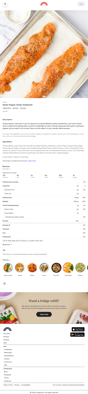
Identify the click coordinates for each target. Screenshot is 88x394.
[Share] (4, 283)
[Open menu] (5, 3)
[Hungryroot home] (44, 3)
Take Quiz (44, 314)
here (33, 136)
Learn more (32, 161)
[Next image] (85, 54)
